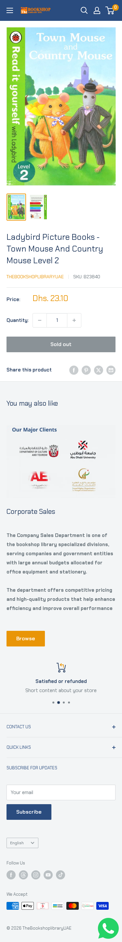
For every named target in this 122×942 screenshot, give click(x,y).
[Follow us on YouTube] (48, 874)
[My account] (97, 10)
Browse (25, 638)
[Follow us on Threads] (23, 874)
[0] (110, 10)
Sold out (61, 344)
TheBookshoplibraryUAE (35, 277)
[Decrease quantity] (40, 320)
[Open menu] (10, 10)
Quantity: (18, 320)
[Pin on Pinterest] (86, 370)
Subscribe (29, 811)
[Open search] (84, 10)
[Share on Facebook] (73, 370)
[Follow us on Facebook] (11, 874)
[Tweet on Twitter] (98, 370)
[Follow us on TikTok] (60, 874)
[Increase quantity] (74, 320)
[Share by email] (110, 370)
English (17, 843)
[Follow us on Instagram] (35, 874)
